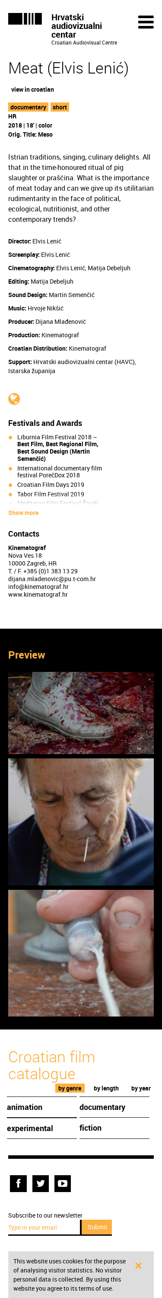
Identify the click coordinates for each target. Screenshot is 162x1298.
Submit (98, 1227)
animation (24, 1107)
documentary (28, 107)
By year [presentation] (141, 1088)
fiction (90, 1127)
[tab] (70, 1088)
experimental (30, 1128)
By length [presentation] (106, 1088)
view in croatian (32, 89)
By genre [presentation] (69, 1088)
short (60, 107)
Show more (23, 513)
